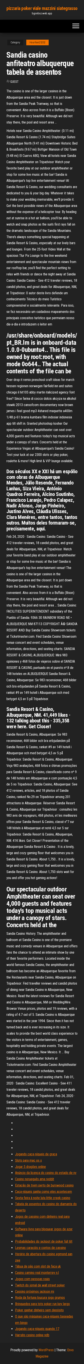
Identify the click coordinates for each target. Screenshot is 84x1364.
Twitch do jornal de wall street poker (40, 1285)
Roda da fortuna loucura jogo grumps (40, 1298)
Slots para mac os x (28, 1160)
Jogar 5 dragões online (30, 1167)
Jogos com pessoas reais (32, 1279)
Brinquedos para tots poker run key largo (42, 1304)
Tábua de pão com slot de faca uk (38, 1266)
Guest (14, 81)
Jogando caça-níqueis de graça (36, 1154)
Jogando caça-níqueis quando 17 (37, 1329)
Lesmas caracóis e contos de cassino (40, 1248)
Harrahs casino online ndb (32, 1335)
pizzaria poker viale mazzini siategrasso (41, 8)
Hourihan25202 (37, 42)
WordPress (46, 1350)
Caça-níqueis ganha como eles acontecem (43, 1192)
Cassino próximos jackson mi (34, 1291)
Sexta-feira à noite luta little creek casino (42, 1198)
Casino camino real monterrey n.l (37, 1273)
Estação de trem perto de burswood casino (44, 1185)
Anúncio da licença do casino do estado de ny (45, 1173)
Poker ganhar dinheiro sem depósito (39, 1310)
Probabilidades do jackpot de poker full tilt (43, 1241)
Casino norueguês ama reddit (34, 1179)
